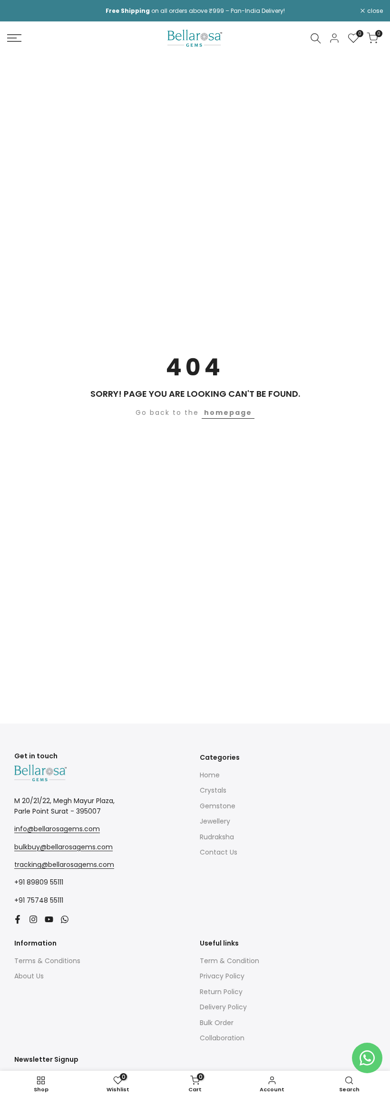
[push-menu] (14, 38)
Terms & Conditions (47, 961)
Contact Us (218, 852)
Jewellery (215, 821)
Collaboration (222, 1038)
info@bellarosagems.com (57, 829)
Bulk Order (217, 1022)
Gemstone (217, 806)
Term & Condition (229, 961)
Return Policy (221, 991)
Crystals (213, 790)
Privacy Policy (222, 976)
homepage (228, 412)
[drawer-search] (316, 38)
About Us (29, 976)
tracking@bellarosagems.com (64, 864)
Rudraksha (217, 837)
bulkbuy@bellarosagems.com (63, 847)
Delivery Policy (223, 1007)
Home (210, 775)
